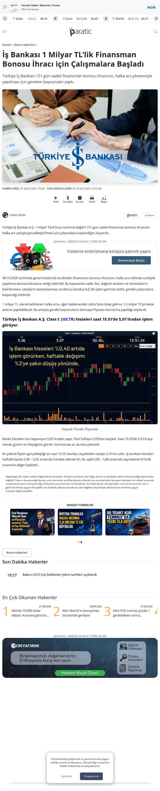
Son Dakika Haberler (25, 561)
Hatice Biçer (18, 215)
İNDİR (151, 7)
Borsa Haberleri (24, 45)
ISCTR (67, 319)
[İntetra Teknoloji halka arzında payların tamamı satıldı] (80, 522)
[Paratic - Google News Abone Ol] (141, 216)
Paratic (7, 45)
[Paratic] (80, 32)
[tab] (78, 542)
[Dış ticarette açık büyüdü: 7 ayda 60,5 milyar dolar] (127, 522)
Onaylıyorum (91, 776)
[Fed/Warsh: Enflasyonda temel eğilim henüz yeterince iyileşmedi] (32, 522)
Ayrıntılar (66, 776)
